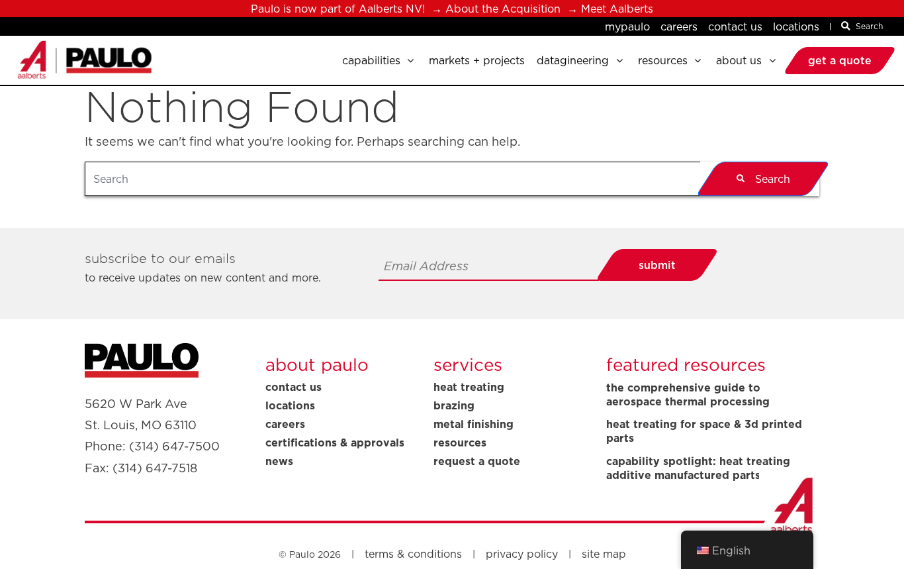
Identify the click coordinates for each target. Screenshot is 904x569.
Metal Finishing (473, 424)
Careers (679, 26)
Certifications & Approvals (334, 442)
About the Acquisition (503, 8)
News (279, 461)
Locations (796, 26)
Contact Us (735, 26)
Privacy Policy (522, 553)
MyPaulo (627, 26)
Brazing (454, 405)
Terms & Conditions (413, 553)
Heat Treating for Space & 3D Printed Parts (704, 431)
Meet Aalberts (617, 8)
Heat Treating (468, 387)
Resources (459, 442)
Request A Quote (476, 461)
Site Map (604, 553)
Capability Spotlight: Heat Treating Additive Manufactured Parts (698, 468)
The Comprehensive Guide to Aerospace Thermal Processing (688, 395)
